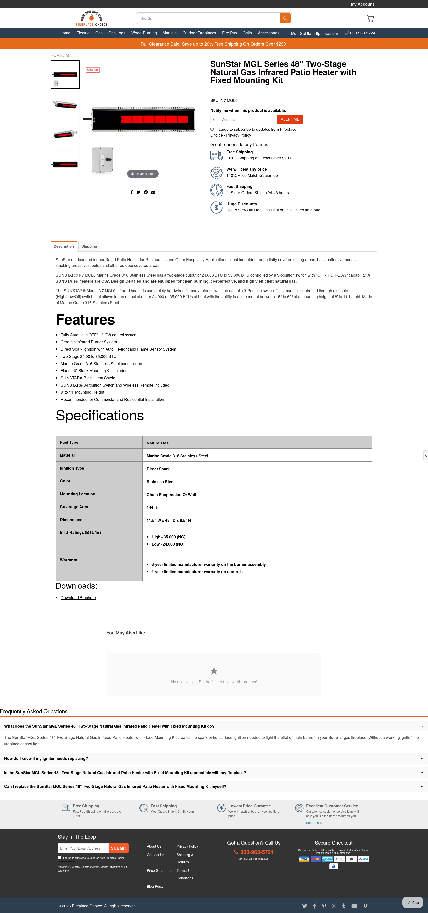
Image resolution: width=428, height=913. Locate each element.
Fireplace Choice (87, 906)
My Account (362, 4)
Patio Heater (128, 259)
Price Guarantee (160, 870)
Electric (82, 33)
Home (65, 33)
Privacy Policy (238, 135)
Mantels (170, 33)
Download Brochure (78, 597)
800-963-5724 (362, 33)
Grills (247, 33)
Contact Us (155, 854)
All (69, 55)
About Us (154, 846)
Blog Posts (155, 886)
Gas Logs (116, 33)
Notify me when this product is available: (248, 110)
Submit (118, 848)
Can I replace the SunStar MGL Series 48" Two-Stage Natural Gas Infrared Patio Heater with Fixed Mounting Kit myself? (115, 786)
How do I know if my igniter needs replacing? (46, 758)
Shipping (89, 246)
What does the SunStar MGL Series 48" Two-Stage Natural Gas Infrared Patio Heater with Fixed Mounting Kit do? (109, 726)
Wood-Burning (144, 33)
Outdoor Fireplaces (199, 33)
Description (64, 246)
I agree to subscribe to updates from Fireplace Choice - (92, 859)
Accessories (268, 33)
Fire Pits (229, 33)
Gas (99, 33)
